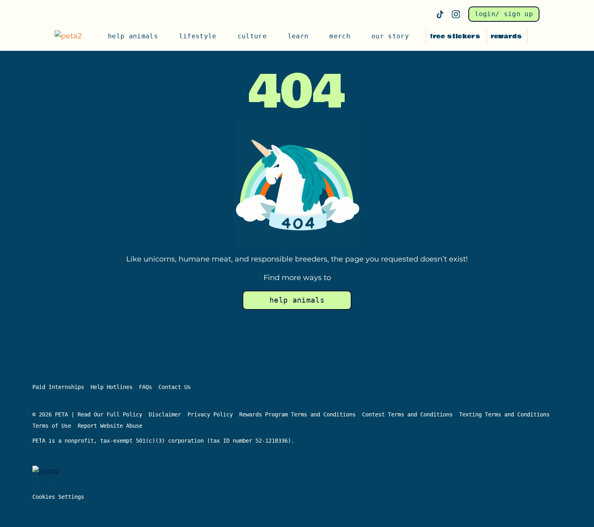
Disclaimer (165, 414)
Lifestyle (198, 36)
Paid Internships (58, 387)
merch (339, 36)
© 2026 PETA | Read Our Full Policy (87, 414)
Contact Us (174, 387)
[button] (535, 36)
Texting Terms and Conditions (504, 414)
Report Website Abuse (111, 425)
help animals (297, 300)
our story (390, 36)
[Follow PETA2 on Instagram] (456, 14)
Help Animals (133, 36)
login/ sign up (504, 14)
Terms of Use (51, 425)
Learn (298, 36)
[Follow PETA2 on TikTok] (440, 14)
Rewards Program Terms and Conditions (297, 414)
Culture (252, 36)
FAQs (145, 387)
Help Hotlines (112, 387)
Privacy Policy (210, 414)
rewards (506, 36)
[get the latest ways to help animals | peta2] (71, 36)
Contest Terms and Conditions (407, 414)
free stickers (455, 36)
